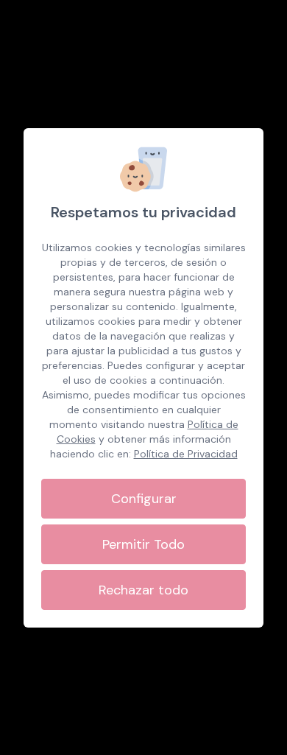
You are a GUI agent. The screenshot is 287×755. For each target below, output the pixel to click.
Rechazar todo (143, 590)
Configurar (144, 499)
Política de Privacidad (186, 453)
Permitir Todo (143, 544)
